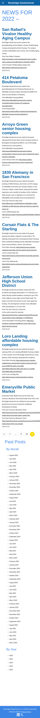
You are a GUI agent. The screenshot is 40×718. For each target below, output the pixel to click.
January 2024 (13, 565)
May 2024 (12, 551)
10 (27, 434)
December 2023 (14, 568)
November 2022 (14, 614)
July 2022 (12, 628)
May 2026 (12, 466)
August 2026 (13, 455)
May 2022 (12, 635)
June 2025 (12, 505)
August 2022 (13, 625)
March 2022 (13, 642)
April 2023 (12, 597)
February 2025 (14, 519)
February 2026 (14, 476)
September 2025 (14, 494)
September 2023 (14, 579)
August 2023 (13, 582)
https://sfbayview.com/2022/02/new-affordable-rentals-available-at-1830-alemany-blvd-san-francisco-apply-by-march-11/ (20, 206)
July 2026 (12, 459)
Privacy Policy (26, 712)
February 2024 (14, 561)
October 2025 (13, 490)
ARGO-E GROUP (15, 712)
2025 (11, 659)
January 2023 (13, 607)
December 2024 (14, 526)
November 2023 (14, 572)
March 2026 (13, 473)
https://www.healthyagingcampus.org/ (14, 67)
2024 (11, 662)
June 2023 (12, 589)
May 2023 (12, 593)
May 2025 (12, 508)
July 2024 (12, 544)
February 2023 (14, 604)
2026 (11, 655)
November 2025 (14, 487)
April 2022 (12, 639)
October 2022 (13, 618)
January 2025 (13, 522)
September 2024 (14, 536)
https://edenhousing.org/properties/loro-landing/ (17, 377)
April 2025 (12, 512)
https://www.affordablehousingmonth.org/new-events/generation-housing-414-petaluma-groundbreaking (17, 103)
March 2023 (13, 600)
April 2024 (12, 554)
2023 (11, 666)
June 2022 (12, 632)
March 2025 (13, 515)
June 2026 (12, 462)
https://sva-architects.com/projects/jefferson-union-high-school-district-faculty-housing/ (19, 323)
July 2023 (12, 586)
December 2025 (14, 483)
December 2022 (14, 611)
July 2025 (12, 501)
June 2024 (12, 547)
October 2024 (13, 533)
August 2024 (13, 540)
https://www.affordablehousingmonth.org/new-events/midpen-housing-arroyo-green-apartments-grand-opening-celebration (20, 154)
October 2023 (13, 575)
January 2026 (13, 480)
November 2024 (14, 529)
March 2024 (13, 558)
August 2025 (13, 498)
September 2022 (14, 621)
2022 (11, 669)
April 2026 (12, 469)
